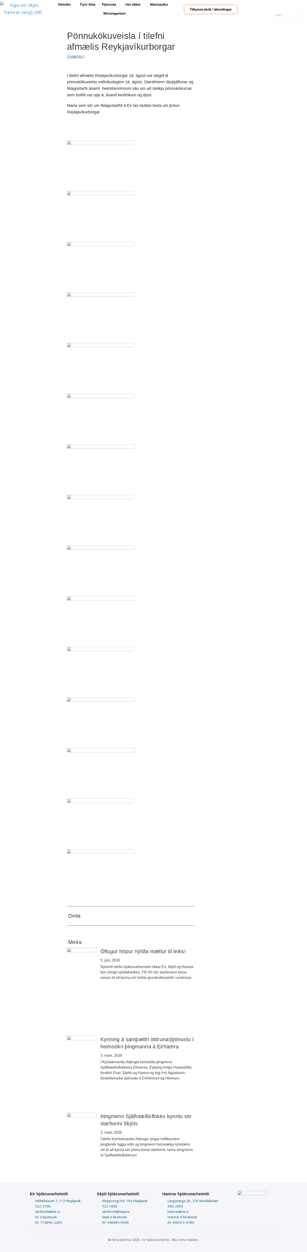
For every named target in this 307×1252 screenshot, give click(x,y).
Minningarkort (114, 13)
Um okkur (133, 4)
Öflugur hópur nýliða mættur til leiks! (143, 951)
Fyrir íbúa (87, 4)
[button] (160, 916)
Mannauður (159, 4)
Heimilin (64, 4)
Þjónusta (109, 4)
